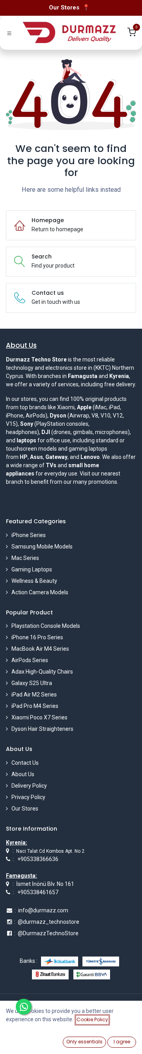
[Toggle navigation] (9, 32)
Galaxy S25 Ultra (31, 683)
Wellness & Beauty (34, 581)
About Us (22, 774)
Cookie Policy (92, 1019)
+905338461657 (37, 892)
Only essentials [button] (84, 1041)
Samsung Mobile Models (42, 546)
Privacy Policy (28, 797)
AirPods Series (29, 660)
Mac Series (25, 558)
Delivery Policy (29, 786)
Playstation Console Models (45, 626)
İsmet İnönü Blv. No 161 (45, 884)
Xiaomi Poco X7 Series (39, 717)
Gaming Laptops (31, 569)
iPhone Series (28, 535)
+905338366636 (37, 859)
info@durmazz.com (43, 910)
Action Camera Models (39, 592)
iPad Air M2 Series (34, 694)
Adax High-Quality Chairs (42, 671)
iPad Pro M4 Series (34, 706)
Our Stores (24, 808)
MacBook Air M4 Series (40, 649)
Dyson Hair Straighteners (42, 729)
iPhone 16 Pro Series (37, 637)
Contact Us (25, 763)
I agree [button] (122, 1041)
